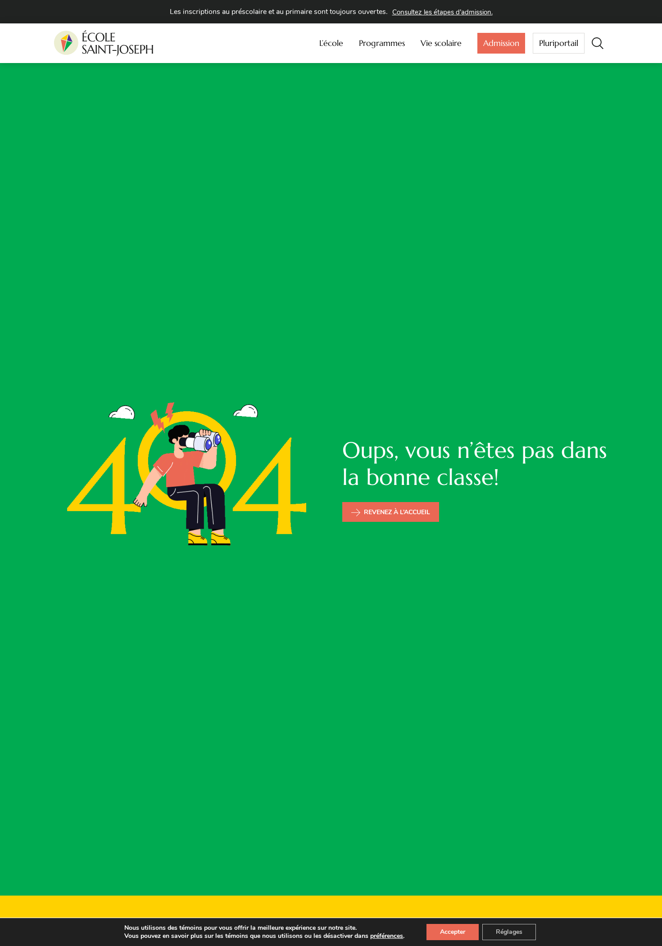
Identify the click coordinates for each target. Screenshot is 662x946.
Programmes (382, 43)
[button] (597, 43)
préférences (386, 936)
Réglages (509, 932)
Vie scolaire (441, 43)
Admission (501, 43)
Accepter (452, 932)
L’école (331, 43)
